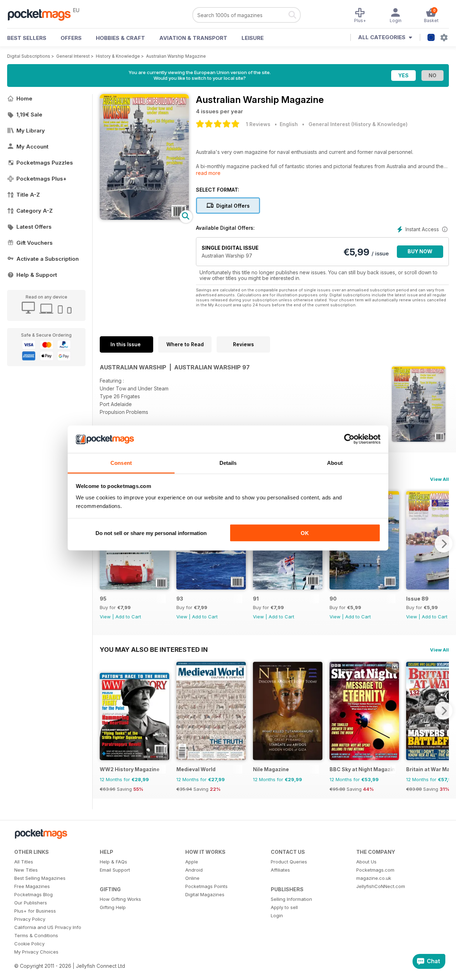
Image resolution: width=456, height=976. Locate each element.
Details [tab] (228, 463)
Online (192, 878)
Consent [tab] (121, 463)
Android (194, 870)
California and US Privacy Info (47, 927)
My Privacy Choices (36, 952)
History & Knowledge (118, 56)
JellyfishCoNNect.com (380, 886)
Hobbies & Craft (120, 38)
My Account (32, 146)
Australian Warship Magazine (176, 56)
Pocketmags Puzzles (44, 162)
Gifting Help (113, 907)
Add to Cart (128, 616)
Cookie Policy (29, 943)
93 (179, 599)
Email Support (115, 870)
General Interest (73, 56)
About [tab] (335, 463)
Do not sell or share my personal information (151, 533)
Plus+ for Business (35, 911)
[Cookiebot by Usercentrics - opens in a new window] (349, 439)
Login (277, 915)
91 (256, 599)
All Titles (23, 862)
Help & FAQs (113, 862)
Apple (191, 862)
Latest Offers (34, 226)
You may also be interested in (154, 649)
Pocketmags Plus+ (41, 178)
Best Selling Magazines (40, 878)
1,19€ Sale (29, 114)
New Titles (26, 870)
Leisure (253, 38)
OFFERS (71, 38)
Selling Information (291, 899)
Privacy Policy (29, 919)
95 (103, 599)
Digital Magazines (204, 894)
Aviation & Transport (193, 38)
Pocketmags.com (375, 870)
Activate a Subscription (47, 258)
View (105, 616)
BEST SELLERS (26, 38)
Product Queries (289, 862)
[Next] (443, 543)
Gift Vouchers (34, 242)
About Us (366, 862)
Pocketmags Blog (33, 894)
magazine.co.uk (373, 878)
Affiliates (280, 870)
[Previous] (105, 711)
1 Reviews (258, 124)
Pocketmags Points (206, 886)
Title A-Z (28, 194)
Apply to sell (284, 907)
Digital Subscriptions (28, 56)
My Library (30, 130)
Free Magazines (32, 886)
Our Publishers (30, 902)
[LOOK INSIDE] (144, 218)
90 (333, 599)
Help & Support (36, 274)
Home (24, 98)
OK (305, 533)
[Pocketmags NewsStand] (42, 14)
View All (439, 479)
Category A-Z (34, 210)
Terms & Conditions (36, 935)
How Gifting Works (120, 899)
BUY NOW (420, 251)
